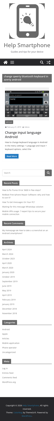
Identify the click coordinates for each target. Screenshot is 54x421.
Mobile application (11, 343)
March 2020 (7, 267)
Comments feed (9, 377)
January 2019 (8, 304)
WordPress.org (9, 382)
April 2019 (7, 295)
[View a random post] (48, 62)
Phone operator (9, 347)
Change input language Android (23, 134)
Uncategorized (9, 352)
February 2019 (9, 299)
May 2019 (6, 290)
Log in (5, 368)
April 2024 (7, 249)
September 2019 (9, 281)
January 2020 (8, 272)
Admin (27, 127)
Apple (5, 334)
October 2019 (8, 277)
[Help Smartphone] (5, 62)
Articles (9, 122)
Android (6, 329)
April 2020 (7, 263)
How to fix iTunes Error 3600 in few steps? (21, 190)
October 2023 (8, 258)
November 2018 (9, 313)
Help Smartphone (27, 45)
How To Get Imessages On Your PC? (18, 202)
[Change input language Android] (27, 103)
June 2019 (6, 286)
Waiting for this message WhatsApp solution (22, 206)
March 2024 (7, 254)
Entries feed (7, 373)
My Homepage (9, 230)
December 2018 (9, 308)
